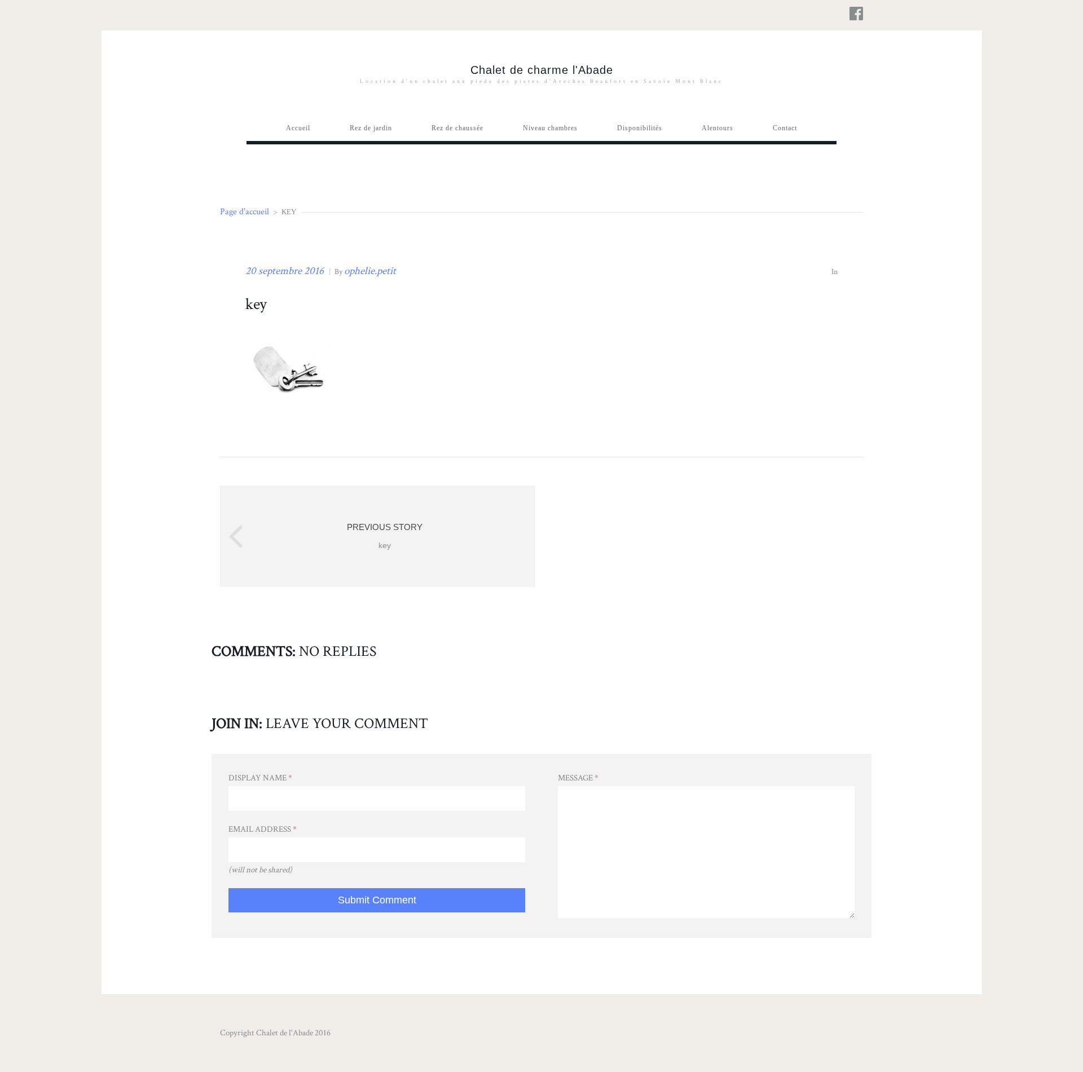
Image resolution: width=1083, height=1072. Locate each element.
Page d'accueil (244, 212)
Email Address (262, 829)
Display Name (260, 778)
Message (578, 778)
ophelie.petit (370, 271)
